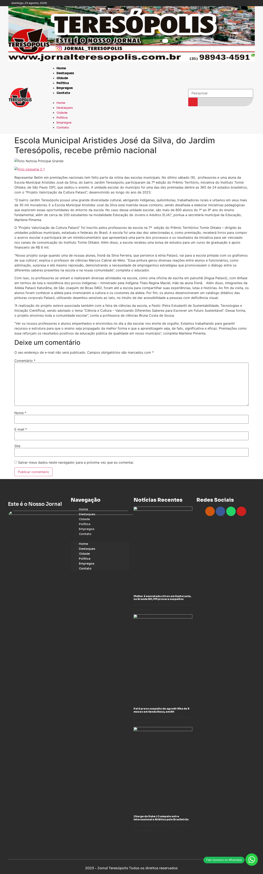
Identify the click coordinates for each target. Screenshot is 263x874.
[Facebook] (220, 511)
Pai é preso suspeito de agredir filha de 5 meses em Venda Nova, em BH (161, 710)
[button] (116, 97)
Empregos (65, 88)
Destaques (65, 73)
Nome (20, 412)
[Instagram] (210, 511)
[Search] (193, 102)
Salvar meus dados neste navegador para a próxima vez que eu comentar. (76, 462)
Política (63, 83)
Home (61, 68)
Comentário (24, 360)
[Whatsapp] (231, 511)
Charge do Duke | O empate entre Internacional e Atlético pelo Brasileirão (161, 818)
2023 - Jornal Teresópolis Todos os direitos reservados (131, 868)
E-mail (20, 429)
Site (17, 446)
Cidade (62, 78)
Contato (63, 93)
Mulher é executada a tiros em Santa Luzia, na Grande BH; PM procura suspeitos (162, 598)
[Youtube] (241, 511)
